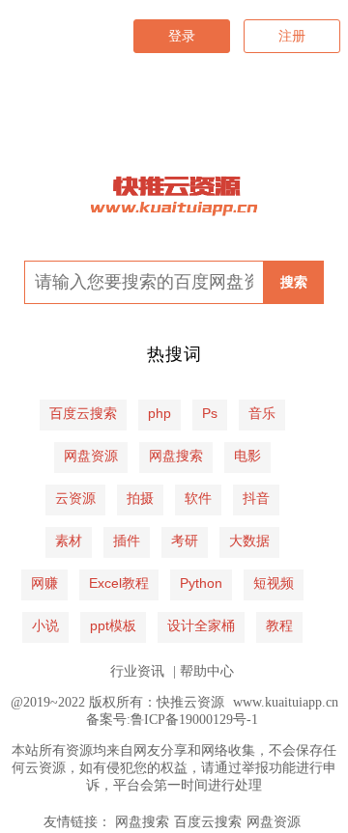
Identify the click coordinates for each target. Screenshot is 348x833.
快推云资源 (190, 702)
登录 (181, 35)
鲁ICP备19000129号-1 (194, 719)
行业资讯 (137, 671)
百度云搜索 (208, 822)
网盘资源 (273, 822)
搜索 (293, 282)
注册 (291, 35)
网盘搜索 (142, 822)
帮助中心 (207, 671)
